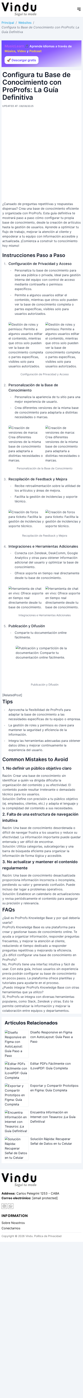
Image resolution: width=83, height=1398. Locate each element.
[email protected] (45, 1198)
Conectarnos (11, 1228)
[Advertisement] (41, 156)
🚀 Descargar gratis (21, 60)
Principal (8, 23)
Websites (24, 23)
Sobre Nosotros (13, 1223)
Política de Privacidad (48, 1236)
